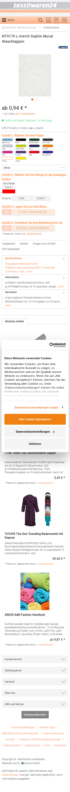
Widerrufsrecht (12, 745)
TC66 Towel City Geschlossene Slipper (30, 453)
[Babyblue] (7, 139)
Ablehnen (35, 443)
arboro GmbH (32, 763)
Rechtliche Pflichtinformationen (20, 733)
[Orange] (47, 145)
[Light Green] (21, 145)
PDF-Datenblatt (11, 249)
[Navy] (34, 145)
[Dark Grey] (47, 139)
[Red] (34, 152)
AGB (46, 745)
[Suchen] (64, 26)
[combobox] (31, 26)
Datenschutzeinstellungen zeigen (36, 407)
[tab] (35, 265)
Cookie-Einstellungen (23, 727)
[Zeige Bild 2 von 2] (37, 99)
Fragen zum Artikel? (44, 243)
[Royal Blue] (47, 152)
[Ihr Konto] (48, 20)
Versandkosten (10, 774)
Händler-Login (47, 727)
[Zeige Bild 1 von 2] (32, 99)
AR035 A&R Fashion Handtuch (25, 615)
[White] (7, 158)
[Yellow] (21, 158)
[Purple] (21, 152)
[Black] (21, 139)
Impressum (60, 745)
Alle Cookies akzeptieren (35, 419)
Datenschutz (32, 745)
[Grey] (7, 145)
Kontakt (10, 739)
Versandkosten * (46, 483)
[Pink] (7, 152)
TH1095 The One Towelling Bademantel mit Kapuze (34, 535)
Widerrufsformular (53, 733)
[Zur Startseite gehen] (35, 6)
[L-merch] (63, 47)
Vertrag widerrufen (35, 714)
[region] (35, 78)
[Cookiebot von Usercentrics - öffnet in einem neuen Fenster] (50, 345)
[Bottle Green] (34, 139)
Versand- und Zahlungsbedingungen (40, 739)
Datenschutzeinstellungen (33, 431)
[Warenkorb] (64, 20)
